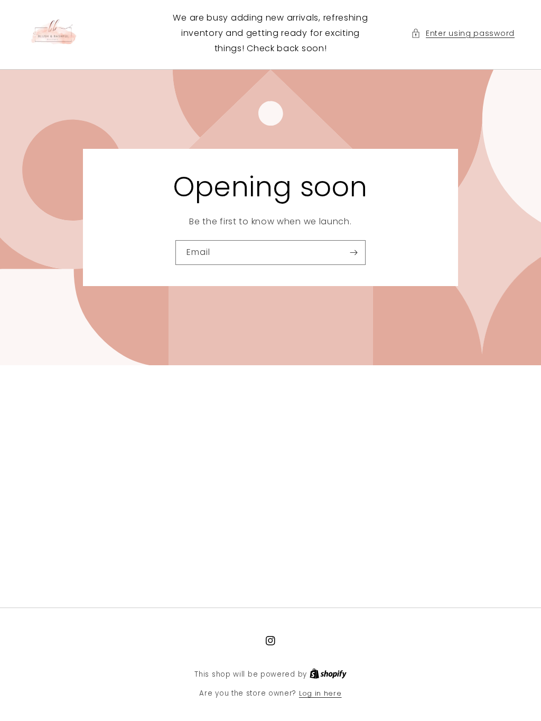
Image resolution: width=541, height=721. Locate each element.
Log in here (320, 693)
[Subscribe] (353, 252)
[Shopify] (328, 674)
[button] (463, 33)
